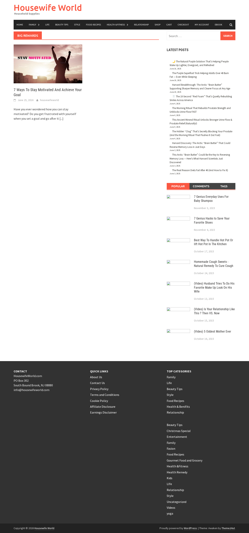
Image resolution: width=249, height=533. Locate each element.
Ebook (218, 24)
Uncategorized (176, 502)
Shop (157, 24)
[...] (61, 118)
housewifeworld (49, 100)
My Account (202, 24)
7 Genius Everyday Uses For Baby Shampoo (211, 199)
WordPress (190, 528)
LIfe (47, 24)
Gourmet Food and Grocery (184, 460)
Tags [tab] (223, 186)
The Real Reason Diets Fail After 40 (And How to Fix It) (200, 170)
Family (32, 24)
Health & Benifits (178, 406)
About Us (96, 377)
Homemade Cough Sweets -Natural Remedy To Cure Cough (213, 264)
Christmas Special (179, 431)
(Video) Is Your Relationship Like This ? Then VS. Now (214, 311)
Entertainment (177, 437)
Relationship (141, 24)
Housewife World (48, 7)
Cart (169, 24)
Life (169, 383)
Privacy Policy (99, 389)
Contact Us (97, 383)
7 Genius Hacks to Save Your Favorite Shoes (212, 220)
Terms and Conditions (104, 395)
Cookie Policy (99, 401)
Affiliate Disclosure (102, 406)
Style (77, 24)
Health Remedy (177, 472)
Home (20, 24)
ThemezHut (228, 528)
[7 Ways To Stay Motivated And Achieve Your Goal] (48, 63)
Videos (171, 507)
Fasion (171, 448)
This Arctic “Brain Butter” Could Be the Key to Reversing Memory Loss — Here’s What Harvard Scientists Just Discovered (200, 158)
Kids (169, 478)
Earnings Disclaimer (103, 412)
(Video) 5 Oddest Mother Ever (212, 331)
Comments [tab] (201, 186)
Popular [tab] (178, 186)
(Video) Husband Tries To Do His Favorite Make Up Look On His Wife (214, 287)
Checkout (183, 24)
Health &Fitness (116, 24)
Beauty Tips (61, 24)
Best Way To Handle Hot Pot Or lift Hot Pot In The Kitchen (213, 242)
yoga (170, 513)
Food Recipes (93, 24)
